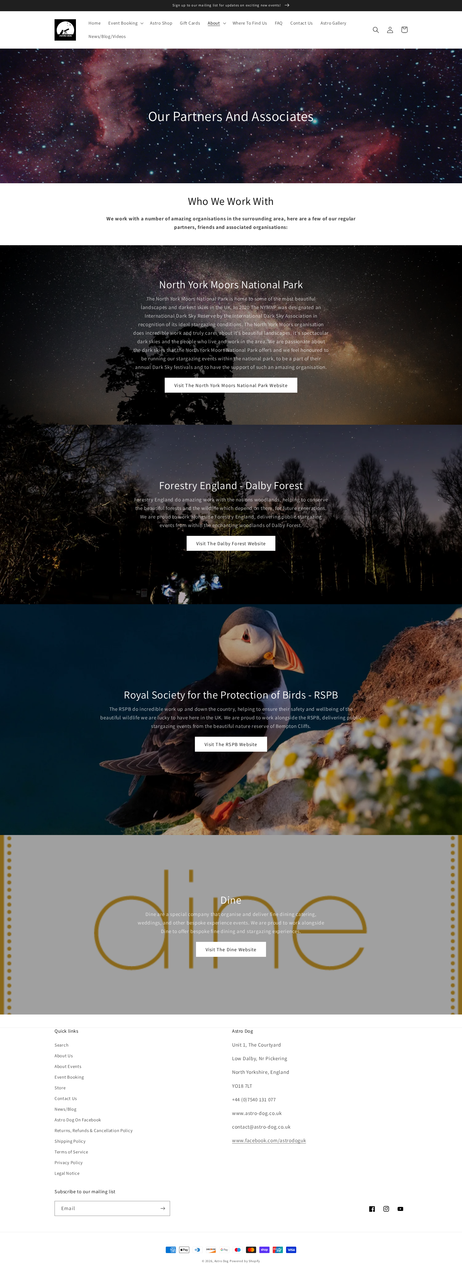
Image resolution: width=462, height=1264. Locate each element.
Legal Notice (67, 1173)
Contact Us (66, 1098)
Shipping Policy (70, 1141)
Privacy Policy (69, 1162)
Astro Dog (221, 1261)
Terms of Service (71, 1152)
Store (60, 1088)
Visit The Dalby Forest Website (231, 543)
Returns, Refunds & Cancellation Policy (94, 1130)
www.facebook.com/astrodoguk (269, 1140)
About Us (64, 1056)
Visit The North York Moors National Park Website (231, 385)
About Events (68, 1066)
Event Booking (69, 1077)
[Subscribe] (163, 1208)
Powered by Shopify (245, 1261)
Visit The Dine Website (231, 949)
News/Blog (65, 1109)
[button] (125, 23)
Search (61, 1045)
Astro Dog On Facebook (78, 1120)
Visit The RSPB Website (231, 744)
